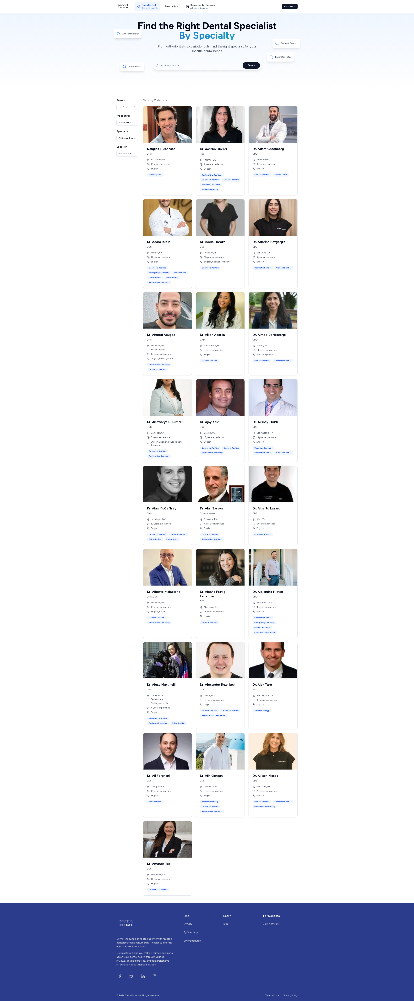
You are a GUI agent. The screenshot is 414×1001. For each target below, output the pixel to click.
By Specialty (191, 932)
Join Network (290, 6)
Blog (226, 923)
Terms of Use (272, 995)
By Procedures (192, 940)
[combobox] (127, 123)
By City (188, 923)
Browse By (170, 6)
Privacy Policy (291, 995)
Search (251, 65)
